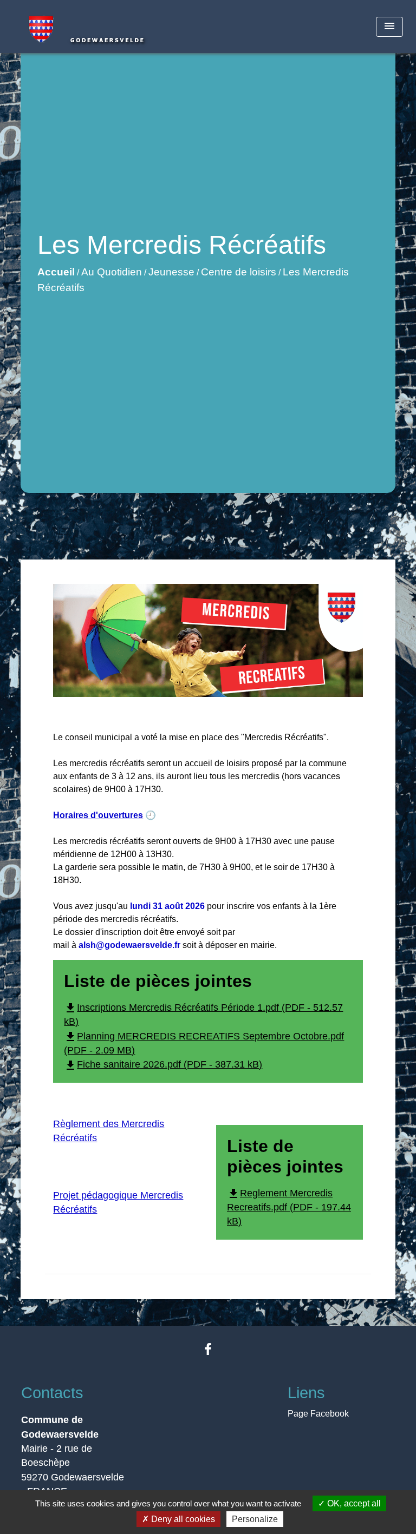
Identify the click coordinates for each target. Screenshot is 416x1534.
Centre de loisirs (238, 272)
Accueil (56, 272)
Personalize (255, 1519)
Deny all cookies (182, 1519)
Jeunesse (171, 272)
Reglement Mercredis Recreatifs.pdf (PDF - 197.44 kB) (289, 1207)
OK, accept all (353, 1503)
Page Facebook (318, 1413)
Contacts (52, 1392)
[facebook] (208, 1349)
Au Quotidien (111, 272)
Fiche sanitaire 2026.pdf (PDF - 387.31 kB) (163, 1064)
